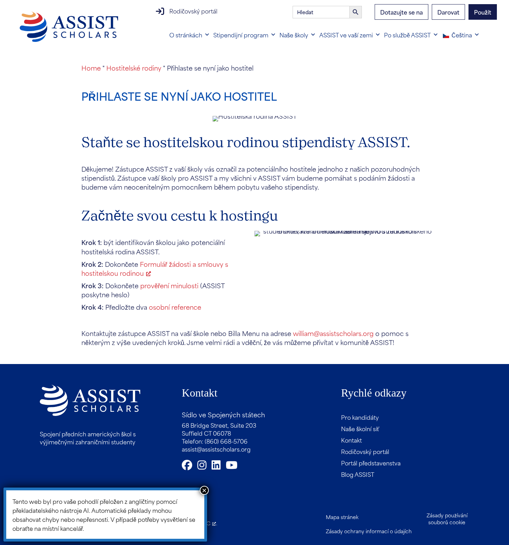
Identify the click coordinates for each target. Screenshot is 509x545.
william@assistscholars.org (333, 333)
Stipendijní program (240, 34)
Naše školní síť (360, 428)
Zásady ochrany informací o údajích (369, 531)
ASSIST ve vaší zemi (346, 34)
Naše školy (293, 34)
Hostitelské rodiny (133, 68)
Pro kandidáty (360, 416)
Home (91, 68)
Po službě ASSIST (407, 34)
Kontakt (351, 439)
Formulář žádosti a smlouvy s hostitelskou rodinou (154, 268)
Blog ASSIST (357, 474)
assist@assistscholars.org (216, 448)
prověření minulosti (169, 285)
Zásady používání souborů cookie (447, 518)
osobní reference (175, 307)
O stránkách (185, 34)
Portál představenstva (371, 462)
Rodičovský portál (193, 10)
